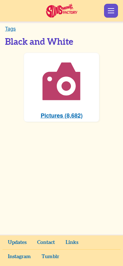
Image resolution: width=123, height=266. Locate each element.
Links (72, 242)
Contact (46, 242)
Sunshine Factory (61, 11)
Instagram (19, 256)
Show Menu (111, 11)
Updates (17, 242)
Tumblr (50, 256)
